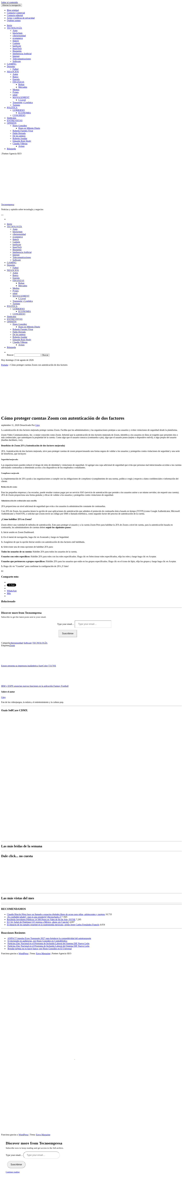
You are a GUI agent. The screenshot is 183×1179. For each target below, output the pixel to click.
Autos (15, 74)
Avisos (21, 146)
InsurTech (17, 48)
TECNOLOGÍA (14, 28)
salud (15, 95)
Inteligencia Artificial (22, 53)
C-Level (22, 100)
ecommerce (18, 38)
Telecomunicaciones (22, 59)
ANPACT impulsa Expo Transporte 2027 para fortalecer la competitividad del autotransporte (49, 938)
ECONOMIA (24, 113)
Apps (15, 30)
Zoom (12, 645)
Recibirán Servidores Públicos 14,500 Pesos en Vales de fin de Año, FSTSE (41, 919)
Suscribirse (67, 633)
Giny (37, 425)
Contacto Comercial (16, 13)
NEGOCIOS (13, 71)
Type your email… (66, 624)
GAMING (11, 64)
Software (17, 61)
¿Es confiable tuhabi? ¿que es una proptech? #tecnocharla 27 (34, 917)
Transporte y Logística (23, 102)
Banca (15, 77)
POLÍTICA (12, 107)
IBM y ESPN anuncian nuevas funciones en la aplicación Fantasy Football (34, 686)
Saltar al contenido (9, 2)
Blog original (13, 10)
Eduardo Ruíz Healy (22, 141)
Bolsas (21, 84)
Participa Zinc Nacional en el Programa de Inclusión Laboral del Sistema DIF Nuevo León (48, 943)
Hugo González (20, 125)
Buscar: (10, 355)
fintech (16, 41)
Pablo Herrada (19, 133)
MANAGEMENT (21, 97)
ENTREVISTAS (14, 120)
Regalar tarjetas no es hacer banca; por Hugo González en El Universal (40, 948)
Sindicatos (11, 118)
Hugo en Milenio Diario (29, 128)
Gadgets (16, 43)
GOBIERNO (19, 110)
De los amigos (19, 136)
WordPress (23, 953)
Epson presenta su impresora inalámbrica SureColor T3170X (28, 666)
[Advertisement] (91, 389)
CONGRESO (19, 115)
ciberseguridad (19, 35)
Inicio (9, 25)
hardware (17, 46)
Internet (16, 56)
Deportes (11, 66)
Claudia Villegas (20, 143)
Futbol (15, 69)
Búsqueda (11, 148)
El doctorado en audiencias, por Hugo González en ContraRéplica (37, 941)
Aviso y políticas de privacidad (21, 18)
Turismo (16, 105)
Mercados (22, 87)
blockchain (17, 33)
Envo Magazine (43, 953)
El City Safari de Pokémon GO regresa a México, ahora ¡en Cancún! (38, 922)
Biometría (17, 51)
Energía (16, 79)
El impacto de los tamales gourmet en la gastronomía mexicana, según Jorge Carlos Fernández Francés (53, 924)
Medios (16, 89)
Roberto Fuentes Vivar (23, 131)
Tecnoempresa (7, 204)
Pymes (16, 92)
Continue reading (13, 1172)
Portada (4, 365)
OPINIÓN (11, 123)
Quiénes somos (14, 20)
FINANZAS (18, 82)
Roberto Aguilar (20, 138)
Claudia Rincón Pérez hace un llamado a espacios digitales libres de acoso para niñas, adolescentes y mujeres (56, 914)
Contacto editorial (15, 15)
